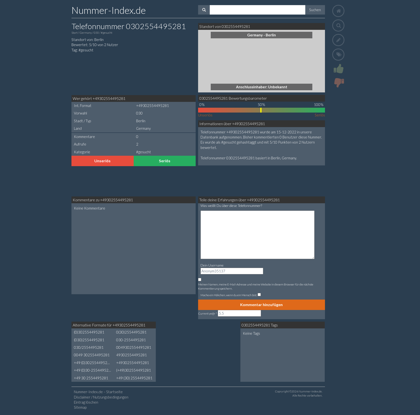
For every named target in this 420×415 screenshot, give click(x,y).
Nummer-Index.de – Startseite (98, 392)
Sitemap (80, 407)
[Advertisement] (107, 73)
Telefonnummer (128, 26)
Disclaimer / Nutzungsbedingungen (101, 397)
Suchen (315, 10)
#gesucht (106, 32)
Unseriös (102, 160)
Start (74, 32)
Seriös (164, 160)
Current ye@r (207, 313)
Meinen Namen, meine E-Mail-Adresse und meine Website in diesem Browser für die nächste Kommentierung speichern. (255, 286)
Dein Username (212, 265)
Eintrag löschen (86, 402)
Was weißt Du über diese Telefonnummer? (231, 205)
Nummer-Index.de (108, 10)
